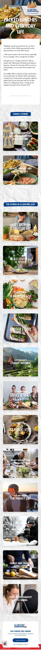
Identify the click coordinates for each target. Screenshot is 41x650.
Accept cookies (20, 640)
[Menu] (6, 10)
